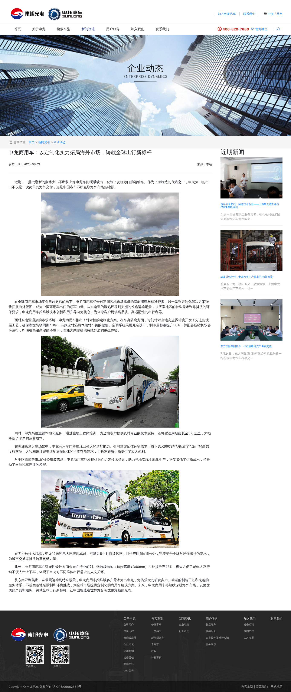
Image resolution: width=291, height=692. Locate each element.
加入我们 (137, 29)
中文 (271, 14)
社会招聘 (249, 624)
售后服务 (211, 624)
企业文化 (129, 644)
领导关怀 (129, 664)
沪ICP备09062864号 (66, 686)
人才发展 (249, 637)
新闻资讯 (88, 29)
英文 (279, 14)
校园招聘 (249, 631)
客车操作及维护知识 (217, 637)
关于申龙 (39, 29)
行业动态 (184, 631)
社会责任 (129, 657)
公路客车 (156, 624)
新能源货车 (157, 637)
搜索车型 (63, 29)
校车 (153, 650)
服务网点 (211, 644)
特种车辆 (156, 657)
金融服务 (211, 631)
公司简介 (129, 624)
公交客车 (156, 631)
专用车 (155, 644)
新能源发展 (130, 637)
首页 (17, 29)
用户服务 (113, 29)
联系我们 (249, 14)
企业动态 (60, 142)
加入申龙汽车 (227, 14)
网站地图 (276, 686)
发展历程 (129, 631)
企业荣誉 (129, 670)
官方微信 (261, 29)
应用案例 (129, 650)
